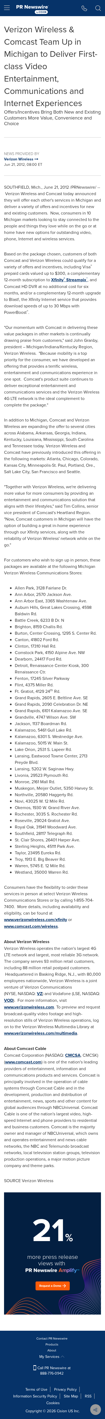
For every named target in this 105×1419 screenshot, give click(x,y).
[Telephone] (84, 8)
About (51, 1350)
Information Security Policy (35, 1396)
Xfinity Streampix (69, 280)
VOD (8, 1000)
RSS (88, 1396)
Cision (62, 1411)
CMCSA (72, 1055)
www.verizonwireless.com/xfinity (35, 919)
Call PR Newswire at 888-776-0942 (53, 1370)
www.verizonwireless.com (29, 1007)
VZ (39, 994)
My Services (50, 1356)
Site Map (71, 1396)
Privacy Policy (65, 1389)
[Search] (98, 8)
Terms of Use (36, 1389)
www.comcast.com (23, 1062)
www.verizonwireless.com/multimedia (40, 1033)
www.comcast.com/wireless (31, 926)
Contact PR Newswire (52, 1338)
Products (52, 1344)
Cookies (53, 1403)
